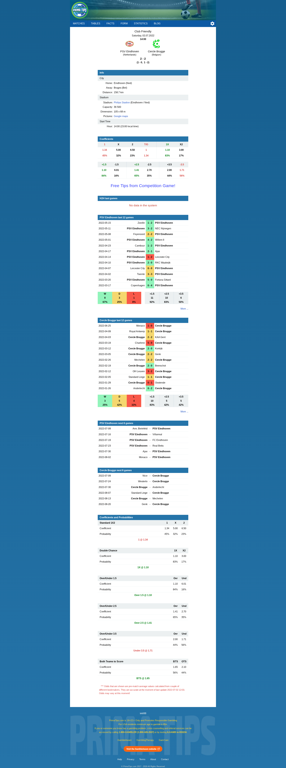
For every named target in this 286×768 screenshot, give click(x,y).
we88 (143, 713)
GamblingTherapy (145, 740)
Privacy (130, 759)
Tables (95, 23)
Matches (79, 23)
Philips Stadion (122, 102)
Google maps (121, 116)
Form (124, 23)
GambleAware (125, 740)
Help (119, 759)
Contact (165, 759)
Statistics (141, 23)
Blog (157, 23)
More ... (184, 308)
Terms (142, 759)
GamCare (163, 740)
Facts (110, 23)
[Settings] (212, 23)
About (153, 759)
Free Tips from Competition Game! (143, 185)
